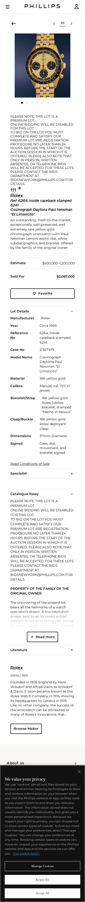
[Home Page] (42, 6)
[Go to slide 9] (63, 103)
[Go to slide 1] (22, 103)
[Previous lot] (54, 23)
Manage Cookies (42, 866)
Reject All (42, 880)
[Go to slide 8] (58, 103)
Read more (45, 637)
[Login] (76, 7)
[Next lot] (71, 23)
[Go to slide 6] (48, 103)
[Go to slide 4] (37, 103)
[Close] (79, 772)
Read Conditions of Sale (30, 464)
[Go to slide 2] (27, 103)
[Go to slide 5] (43, 103)
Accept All (42, 893)
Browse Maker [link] (26, 728)
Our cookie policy (26, 853)
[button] (42, 65)
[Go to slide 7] (53, 103)
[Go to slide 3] (32, 103)
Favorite (45, 293)
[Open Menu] (11, 7)
